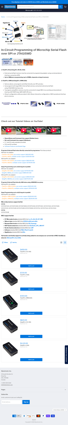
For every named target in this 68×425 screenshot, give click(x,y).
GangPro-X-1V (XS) (25, 322)
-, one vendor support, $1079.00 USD (17, 179)
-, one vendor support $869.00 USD (16, 173)
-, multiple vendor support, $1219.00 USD (19, 198)
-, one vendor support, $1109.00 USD (18, 196)
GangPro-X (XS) (24, 345)
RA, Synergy (32, 223)
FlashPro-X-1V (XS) (25, 251)
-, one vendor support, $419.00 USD (17, 154)
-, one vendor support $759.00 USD (17, 171)
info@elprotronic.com (7, 385)
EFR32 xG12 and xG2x (30, 221)
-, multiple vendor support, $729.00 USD (18, 162)
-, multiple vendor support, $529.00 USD (17, 156)
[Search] (60, 7)
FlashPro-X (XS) (24, 275)
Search (34, 419)
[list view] (65, 242)
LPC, (37, 225)
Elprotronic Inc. (24, 253)
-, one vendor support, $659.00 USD (18, 186)
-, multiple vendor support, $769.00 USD (19, 188)
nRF (32, 228)
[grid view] (61, 242)
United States (58, 410)
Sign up (26, 402)
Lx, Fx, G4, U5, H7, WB (36, 219)
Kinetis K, (33, 225)
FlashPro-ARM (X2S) (26, 298)
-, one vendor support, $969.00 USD (17, 177)
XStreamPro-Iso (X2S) (14, 238)
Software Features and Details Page (15, 146)
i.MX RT (41, 225)
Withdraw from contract (66, 354)
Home (3, 17)
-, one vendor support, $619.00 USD (17, 160)
